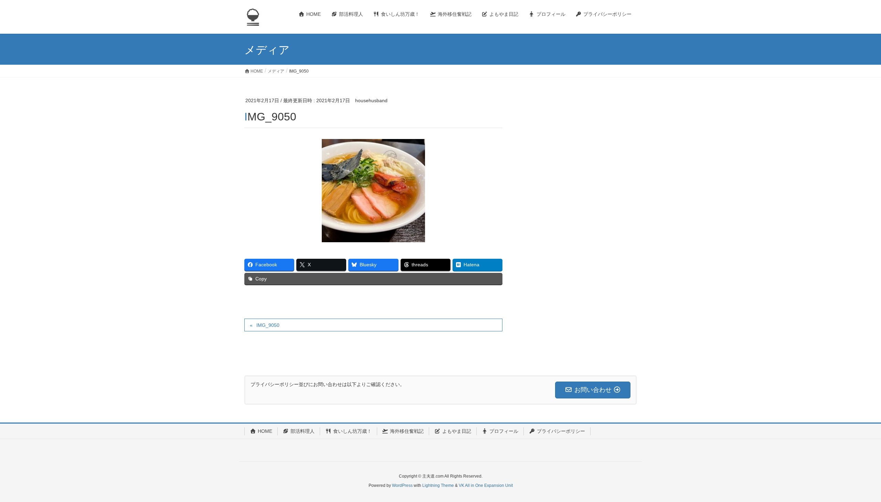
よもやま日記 (456, 431)
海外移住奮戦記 (407, 431)
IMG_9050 (267, 325)
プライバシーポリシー (561, 431)
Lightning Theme (438, 485)
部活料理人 (302, 431)
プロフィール (503, 431)
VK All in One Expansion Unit (486, 485)
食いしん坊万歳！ (352, 431)
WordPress (402, 485)
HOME (265, 431)
